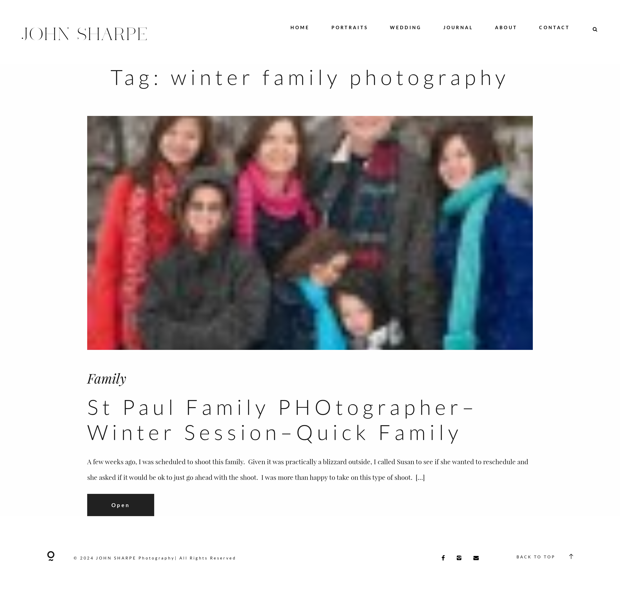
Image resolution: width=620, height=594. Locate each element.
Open (120, 505)
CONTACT (554, 27)
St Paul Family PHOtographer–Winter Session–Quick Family (282, 419)
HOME (300, 27)
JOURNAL (458, 27)
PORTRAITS (349, 27)
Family (106, 378)
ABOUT (506, 27)
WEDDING (405, 27)
